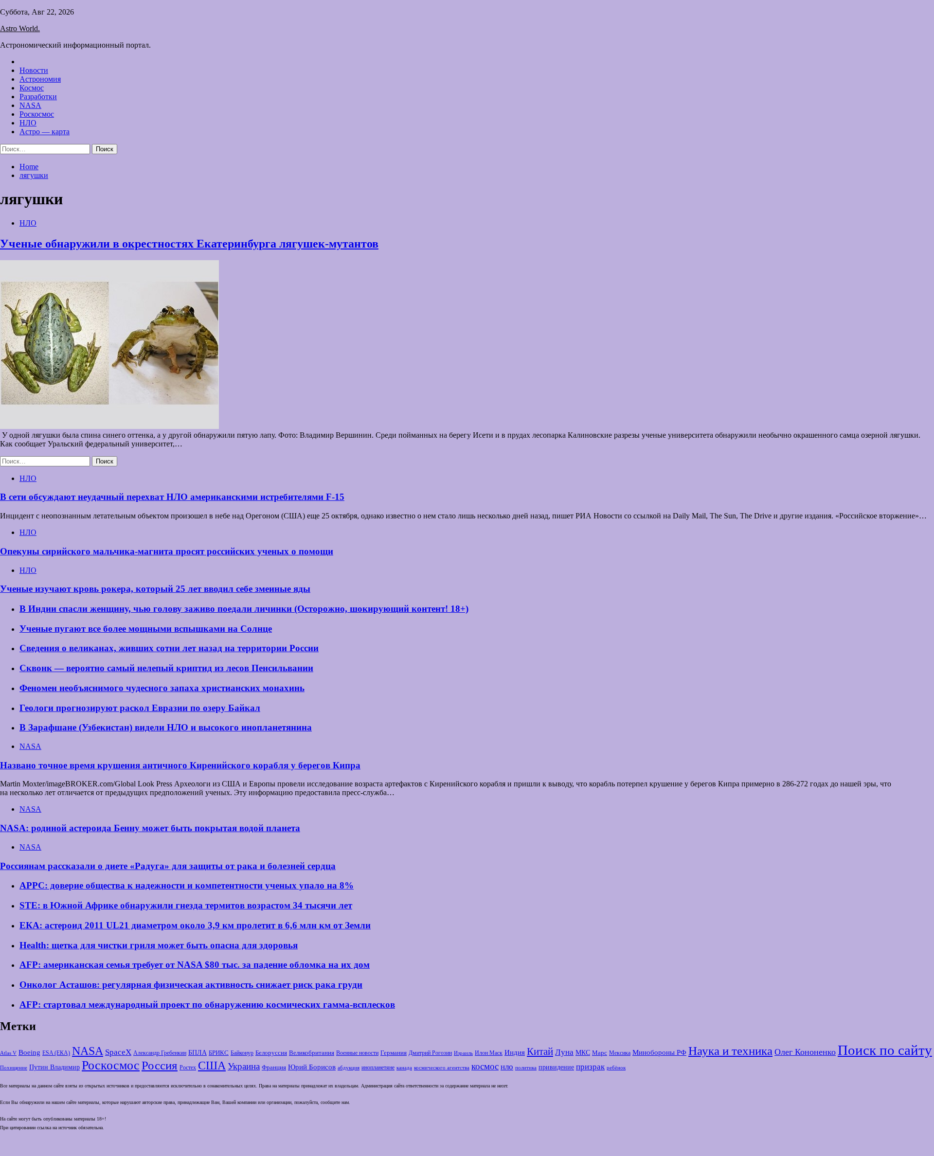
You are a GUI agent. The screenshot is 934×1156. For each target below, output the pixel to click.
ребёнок (616, 1067)
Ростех (188, 1068)
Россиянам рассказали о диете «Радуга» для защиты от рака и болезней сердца (168, 866)
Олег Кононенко (805, 1052)
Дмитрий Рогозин (430, 1053)
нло (507, 1066)
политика (526, 1067)
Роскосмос (36, 114)
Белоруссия (271, 1052)
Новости (33, 70)
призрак (590, 1066)
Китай (540, 1051)
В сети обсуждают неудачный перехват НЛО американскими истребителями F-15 (172, 497)
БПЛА (197, 1052)
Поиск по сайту (885, 1050)
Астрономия (40, 79)
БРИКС (219, 1052)
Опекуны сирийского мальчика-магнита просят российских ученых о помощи (166, 551)
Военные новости (357, 1052)
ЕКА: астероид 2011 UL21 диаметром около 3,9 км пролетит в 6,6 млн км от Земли (195, 925)
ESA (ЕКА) (56, 1052)
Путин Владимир (54, 1067)
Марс (599, 1052)
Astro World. (20, 28)
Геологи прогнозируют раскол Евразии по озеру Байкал (139, 708)
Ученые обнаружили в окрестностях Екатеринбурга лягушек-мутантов (189, 243)
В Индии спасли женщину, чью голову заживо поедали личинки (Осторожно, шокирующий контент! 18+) (243, 609)
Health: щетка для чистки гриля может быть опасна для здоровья (158, 945)
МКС (582, 1052)
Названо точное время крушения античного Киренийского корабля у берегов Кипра (180, 765)
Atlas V (8, 1053)
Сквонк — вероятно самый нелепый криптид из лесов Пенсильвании (166, 668)
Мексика (619, 1053)
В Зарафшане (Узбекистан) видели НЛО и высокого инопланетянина (165, 727)
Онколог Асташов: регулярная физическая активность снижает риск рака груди (190, 984)
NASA (30, 105)
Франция (274, 1067)
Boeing (29, 1052)
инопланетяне (378, 1068)
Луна (564, 1052)
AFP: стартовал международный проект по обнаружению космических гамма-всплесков (207, 1004)
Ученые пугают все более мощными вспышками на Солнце (145, 628)
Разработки (38, 96)
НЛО (27, 123)
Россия (160, 1065)
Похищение (13, 1067)
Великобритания (311, 1052)
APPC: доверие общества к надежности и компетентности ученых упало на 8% (186, 885)
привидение (556, 1067)
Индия (514, 1052)
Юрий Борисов (312, 1067)
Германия (393, 1052)
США (212, 1065)
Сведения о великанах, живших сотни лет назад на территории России (169, 648)
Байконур (242, 1053)
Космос (31, 88)
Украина (244, 1066)
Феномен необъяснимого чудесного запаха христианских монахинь (162, 688)
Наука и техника (730, 1050)
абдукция (348, 1067)
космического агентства (441, 1067)
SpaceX (118, 1052)
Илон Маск (489, 1052)
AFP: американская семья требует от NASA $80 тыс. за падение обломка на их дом (194, 965)
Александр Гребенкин (159, 1053)
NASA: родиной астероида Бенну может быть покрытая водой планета (150, 828)
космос (485, 1066)
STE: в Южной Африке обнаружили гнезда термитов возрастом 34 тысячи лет (185, 905)
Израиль (463, 1053)
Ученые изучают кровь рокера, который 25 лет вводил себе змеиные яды (155, 589)
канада (404, 1067)
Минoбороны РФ (659, 1052)
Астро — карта (44, 131)
